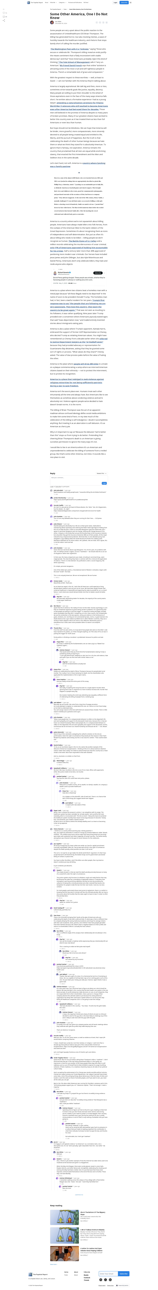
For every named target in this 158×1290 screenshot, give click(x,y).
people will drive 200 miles (86, 364)
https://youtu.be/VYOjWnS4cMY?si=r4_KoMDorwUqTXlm (71, 499)
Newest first (100, 473)
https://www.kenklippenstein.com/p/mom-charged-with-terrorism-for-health (77, 511)
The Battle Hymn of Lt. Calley (82, 241)
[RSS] (110, 1280)
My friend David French (71, 65)
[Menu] (130, 2)
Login (115, 2)
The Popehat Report (55, 9)
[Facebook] (101, 1280)
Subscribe (124, 2)
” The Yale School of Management (74, 62)
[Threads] (106, 1280)
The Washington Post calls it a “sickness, (70, 49)
